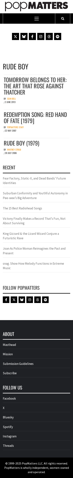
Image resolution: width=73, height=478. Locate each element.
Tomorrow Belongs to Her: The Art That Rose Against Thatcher (35, 85)
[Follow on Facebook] (32, 36)
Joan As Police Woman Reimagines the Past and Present (34, 250)
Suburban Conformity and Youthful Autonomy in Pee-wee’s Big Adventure (35, 195)
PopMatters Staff (15, 127)
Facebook (9, 398)
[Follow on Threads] (49, 36)
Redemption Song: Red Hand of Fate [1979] (35, 117)
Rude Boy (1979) (21, 143)
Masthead (9, 345)
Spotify (8, 427)
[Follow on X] (15, 36)
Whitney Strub (14, 149)
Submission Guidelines (18, 364)
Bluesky (8, 417)
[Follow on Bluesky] (24, 36)
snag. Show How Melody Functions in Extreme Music (33, 265)
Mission (8, 354)
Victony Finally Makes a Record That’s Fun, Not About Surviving (34, 221)
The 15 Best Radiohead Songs (22, 208)
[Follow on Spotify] (57, 36)
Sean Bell (11, 98)
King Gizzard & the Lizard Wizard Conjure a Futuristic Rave (31, 236)
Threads (8, 446)
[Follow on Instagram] (40, 36)
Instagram (9, 436)
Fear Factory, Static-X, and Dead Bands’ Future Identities (34, 180)
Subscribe (10, 373)
